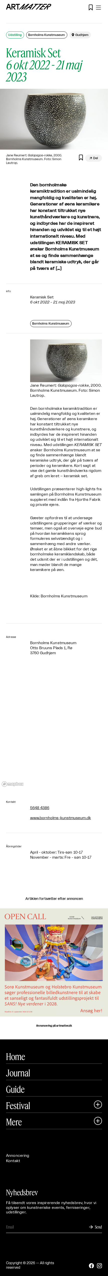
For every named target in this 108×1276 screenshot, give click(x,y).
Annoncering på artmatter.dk (54, 1026)
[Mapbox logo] (13, 784)
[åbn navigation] (98, 8)
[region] (54, 728)
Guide (15, 1089)
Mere (14, 1122)
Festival (18, 1106)
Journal (18, 1073)
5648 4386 (39, 808)
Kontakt (13, 1161)
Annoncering (17, 1156)
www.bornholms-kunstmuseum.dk (60, 818)
